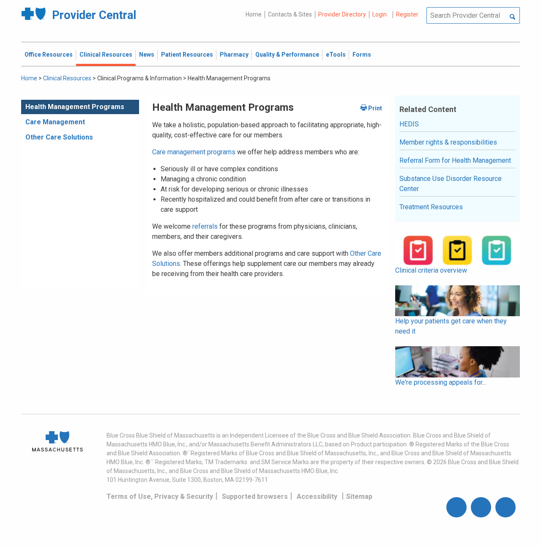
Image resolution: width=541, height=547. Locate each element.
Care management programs (193, 152)
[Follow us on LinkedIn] (505, 507)
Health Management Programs (74, 107)
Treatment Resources (431, 207)
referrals (205, 226)
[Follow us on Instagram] (481, 507)
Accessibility (317, 496)
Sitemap (359, 496)
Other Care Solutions (59, 137)
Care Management (55, 122)
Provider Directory (342, 14)
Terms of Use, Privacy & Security (160, 496)
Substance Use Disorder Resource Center (450, 184)
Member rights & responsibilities (448, 142)
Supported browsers (255, 496)
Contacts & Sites (290, 14)
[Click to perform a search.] (512, 17)
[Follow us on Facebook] (456, 507)
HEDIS (409, 124)
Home (254, 14)
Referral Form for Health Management (455, 160)
